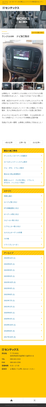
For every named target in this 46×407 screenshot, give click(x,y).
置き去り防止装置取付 (12, 174)
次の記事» (36, 142)
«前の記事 (9, 142)
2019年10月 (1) (10, 325)
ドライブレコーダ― (11, 245)
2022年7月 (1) (9, 300)
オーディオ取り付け (11, 214)
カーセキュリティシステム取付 (15, 162)
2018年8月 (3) (9, 331)
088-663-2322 (15, 359)
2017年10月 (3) (10, 337)
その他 (6, 239)
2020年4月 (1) (9, 319)
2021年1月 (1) (9, 307)
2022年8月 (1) (9, 294)
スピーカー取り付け (11, 220)
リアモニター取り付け (12, 226)
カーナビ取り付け (10, 202)
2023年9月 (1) (9, 270)
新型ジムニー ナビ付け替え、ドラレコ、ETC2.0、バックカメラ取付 (19, 181)
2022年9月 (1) (9, 288)
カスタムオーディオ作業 (13, 232)
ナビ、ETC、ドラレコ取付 (14, 168)
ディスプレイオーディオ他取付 (15, 156)
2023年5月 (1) (9, 276)
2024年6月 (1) (9, 264)
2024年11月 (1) (9, 258)
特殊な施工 (8, 196)
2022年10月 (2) (10, 282)
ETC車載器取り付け (11, 208)
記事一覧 (22, 142)
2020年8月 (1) (9, 313)
